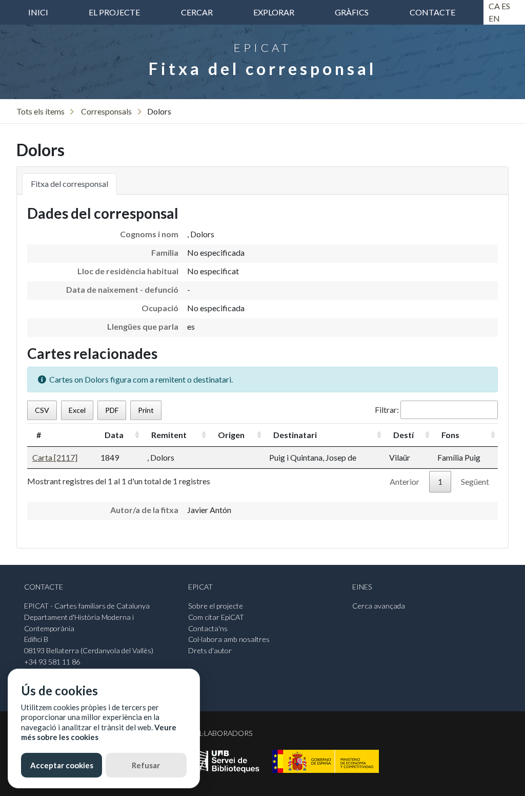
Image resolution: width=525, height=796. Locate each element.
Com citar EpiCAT (216, 617)
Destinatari (295, 435)
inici (38, 12)
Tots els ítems (40, 111)
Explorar (273, 12)
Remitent (169, 435)
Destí (403, 435)
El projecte (114, 12)
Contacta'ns (208, 628)
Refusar (146, 765)
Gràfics (352, 12)
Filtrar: (387, 409)
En (494, 18)
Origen (231, 435)
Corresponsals (106, 111)
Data (114, 435)
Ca (494, 6)
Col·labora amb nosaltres (229, 639)
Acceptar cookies (61, 765)
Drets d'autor (210, 650)
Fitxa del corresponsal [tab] (69, 183)
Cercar (197, 12)
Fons (450, 435)
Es (505, 6)
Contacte (432, 12)
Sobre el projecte (215, 605)
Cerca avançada (378, 605)
